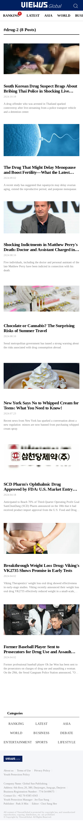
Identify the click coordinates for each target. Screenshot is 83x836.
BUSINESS (41, 733)
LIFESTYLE (67, 742)
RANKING (11, 15)
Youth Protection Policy (17, 774)
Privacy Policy (42, 770)
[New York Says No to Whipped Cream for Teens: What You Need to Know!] (41, 393)
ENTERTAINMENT (18, 742)
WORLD (63, 15)
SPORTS (41, 742)
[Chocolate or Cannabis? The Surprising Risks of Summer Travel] (41, 314)
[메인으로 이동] (41, 7)
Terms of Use (24, 770)
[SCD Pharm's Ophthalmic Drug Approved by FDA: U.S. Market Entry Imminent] (41, 474)
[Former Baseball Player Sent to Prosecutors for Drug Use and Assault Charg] (41, 637)
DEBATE (66, 733)
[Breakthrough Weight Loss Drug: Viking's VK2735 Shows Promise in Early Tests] (41, 555)
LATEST (33, 15)
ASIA (48, 15)
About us (8, 770)
